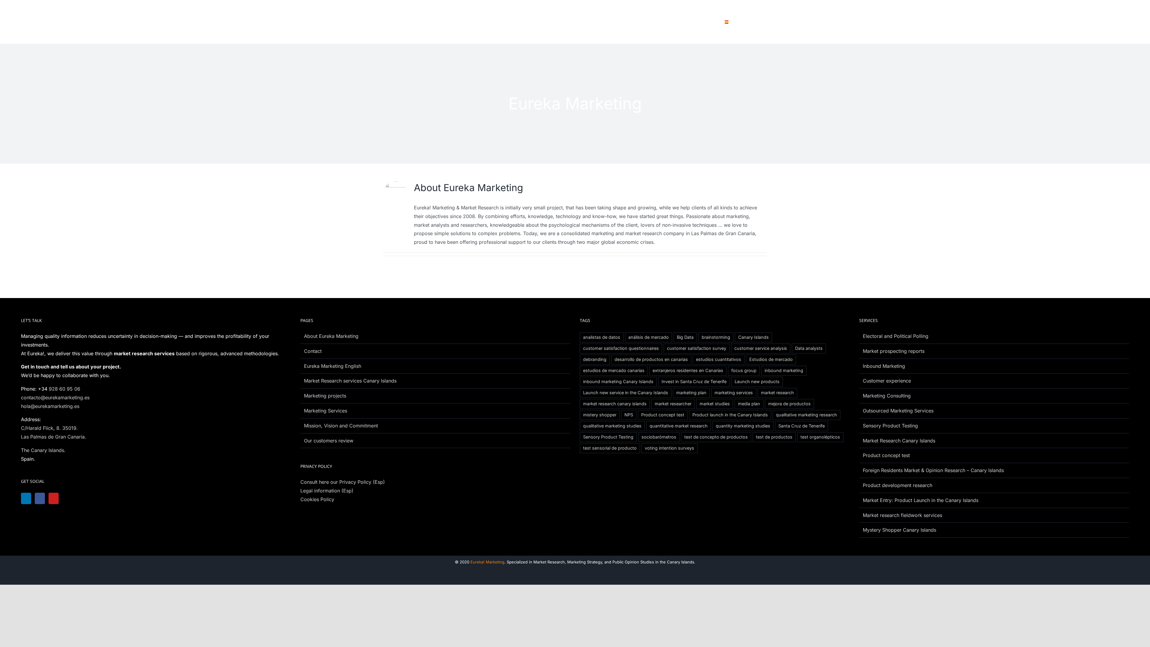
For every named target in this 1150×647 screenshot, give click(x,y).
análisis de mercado (648, 337)
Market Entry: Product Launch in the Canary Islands (920, 500)
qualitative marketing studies (612, 425)
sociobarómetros (658, 436)
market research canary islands (615, 403)
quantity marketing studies (743, 425)
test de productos (774, 436)
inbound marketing (784, 370)
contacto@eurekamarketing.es (55, 397)
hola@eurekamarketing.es (50, 406)
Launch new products (757, 381)
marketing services (734, 392)
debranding (594, 359)
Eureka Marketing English (332, 366)
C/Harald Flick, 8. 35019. (49, 428)
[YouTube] (56, 498)
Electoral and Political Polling (895, 336)
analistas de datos (601, 337)
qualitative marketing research (806, 414)
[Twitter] (71, 498)
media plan (749, 403)
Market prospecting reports (893, 351)
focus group (743, 370)
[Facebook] (41, 498)
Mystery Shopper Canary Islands (899, 530)
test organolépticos (820, 436)
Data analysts (809, 348)
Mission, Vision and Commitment (341, 426)
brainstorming (716, 337)
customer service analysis (760, 348)
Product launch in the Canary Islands (730, 414)
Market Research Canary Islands (899, 441)
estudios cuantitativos (718, 359)
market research (777, 392)
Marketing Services (325, 411)
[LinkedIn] (26, 498)
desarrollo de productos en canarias (651, 359)
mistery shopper (599, 414)
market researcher (673, 403)
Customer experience (887, 381)
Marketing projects (325, 396)
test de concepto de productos (716, 436)
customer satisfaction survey (696, 348)
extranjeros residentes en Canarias (688, 370)
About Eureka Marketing (331, 336)
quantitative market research (679, 425)
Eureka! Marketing (487, 562)
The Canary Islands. (43, 450)
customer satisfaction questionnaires (621, 348)
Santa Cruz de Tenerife (801, 425)
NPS (628, 414)
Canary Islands (753, 337)
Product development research (897, 485)
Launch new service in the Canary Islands (625, 392)
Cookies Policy (317, 499)
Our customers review (328, 441)
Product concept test (662, 414)
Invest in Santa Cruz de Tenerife (694, 381)
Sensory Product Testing (608, 436)
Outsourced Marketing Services (898, 411)
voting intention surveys (669, 448)
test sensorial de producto (610, 448)
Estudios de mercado (771, 359)
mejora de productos (789, 403)
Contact (313, 351)
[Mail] (86, 498)
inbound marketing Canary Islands (618, 381)
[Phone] (101, 498)
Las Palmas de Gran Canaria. (53, 437)
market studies (715, 403)
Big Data (685, 337)
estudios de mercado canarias (613, 370)
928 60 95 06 (64, 389)
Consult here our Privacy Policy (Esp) (342, 482)
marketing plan (691, 392)
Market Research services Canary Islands (350, 381)
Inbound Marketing (884, 366)
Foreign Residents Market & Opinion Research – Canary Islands (933, 470)
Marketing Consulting (887, 396)
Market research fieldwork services (902, 515)
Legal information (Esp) (326, 491)
